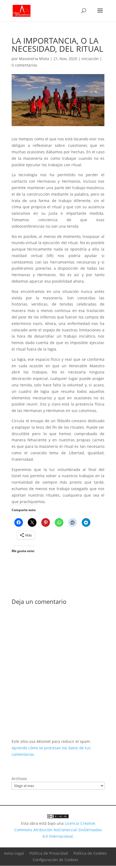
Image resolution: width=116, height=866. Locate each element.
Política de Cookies (90, 853)
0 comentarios (24, 65)
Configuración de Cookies (55, 859)
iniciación (90, 58)
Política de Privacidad (48, 853)
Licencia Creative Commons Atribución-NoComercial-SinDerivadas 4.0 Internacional (58, 830)
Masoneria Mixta (34, 58)
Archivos (19, 778)
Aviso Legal (14, 853)
